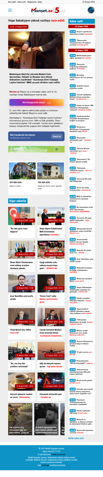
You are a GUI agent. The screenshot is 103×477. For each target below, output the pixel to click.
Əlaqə (40, 2)
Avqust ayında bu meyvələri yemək (81, 32)
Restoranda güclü (81, 381)
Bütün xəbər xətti (76, 438)
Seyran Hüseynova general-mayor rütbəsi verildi (81, 343)
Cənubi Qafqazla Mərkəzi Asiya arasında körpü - (80, 96)
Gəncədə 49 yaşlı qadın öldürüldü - (81, 220)
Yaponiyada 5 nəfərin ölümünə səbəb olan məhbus (80, 311)
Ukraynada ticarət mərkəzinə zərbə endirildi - (81, 231)
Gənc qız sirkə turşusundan (80, 188)
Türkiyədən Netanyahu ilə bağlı (81, 322)
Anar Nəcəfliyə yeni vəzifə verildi (81, 260)
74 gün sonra (81, 353)
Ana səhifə (12, 2)
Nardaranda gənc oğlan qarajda (81, 56)
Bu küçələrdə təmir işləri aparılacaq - (81, 209)
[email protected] (58, 454)
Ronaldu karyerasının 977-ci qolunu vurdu (81, 77)
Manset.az (14, 91)
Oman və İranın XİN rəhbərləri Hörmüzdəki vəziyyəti (81, 107)
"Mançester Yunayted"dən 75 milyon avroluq (80, 42)
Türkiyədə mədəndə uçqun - (81, 170)
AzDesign (45, 465)
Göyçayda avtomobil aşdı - (80, 140)
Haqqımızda (31, 2)
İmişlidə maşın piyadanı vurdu (79, 87)
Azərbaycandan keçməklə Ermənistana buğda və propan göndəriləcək (80, 118)
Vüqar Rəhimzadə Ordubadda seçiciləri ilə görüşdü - (81, 289)
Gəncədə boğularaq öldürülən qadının (78, 66)
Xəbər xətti (21, 2)
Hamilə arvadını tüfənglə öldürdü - (80, 300)
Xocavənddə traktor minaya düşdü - (79, 241)
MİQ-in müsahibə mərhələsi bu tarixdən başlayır (80, 198)
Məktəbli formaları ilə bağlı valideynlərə (81, 270)
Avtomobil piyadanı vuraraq (81, 431)
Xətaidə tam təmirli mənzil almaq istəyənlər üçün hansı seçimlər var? (81, 391)
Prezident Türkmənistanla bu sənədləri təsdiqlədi (78, 402)
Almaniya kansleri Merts (81, 279)
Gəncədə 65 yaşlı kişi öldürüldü (81, 180)
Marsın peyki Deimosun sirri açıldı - (79, 332)
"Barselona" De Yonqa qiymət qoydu (80, 160)
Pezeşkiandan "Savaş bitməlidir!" (81, 362)
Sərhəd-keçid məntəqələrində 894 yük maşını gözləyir (80, 371)
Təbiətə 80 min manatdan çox (79, 150)
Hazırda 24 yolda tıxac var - (80, 251)
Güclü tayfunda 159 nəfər (80, 412)
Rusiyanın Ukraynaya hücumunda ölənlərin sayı (80, 129)
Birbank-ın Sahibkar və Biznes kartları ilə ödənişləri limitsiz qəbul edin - (81, 421)
